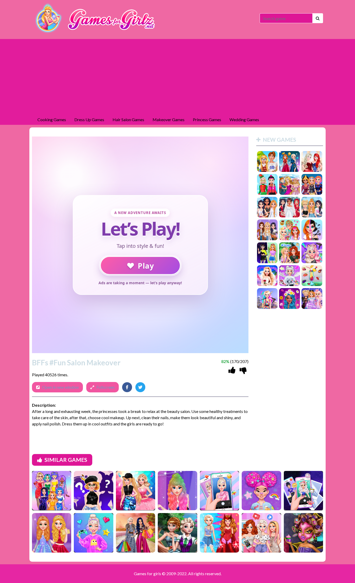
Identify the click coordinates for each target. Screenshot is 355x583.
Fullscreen (105, 387)
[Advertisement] (177, 75)
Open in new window (60, 387)
